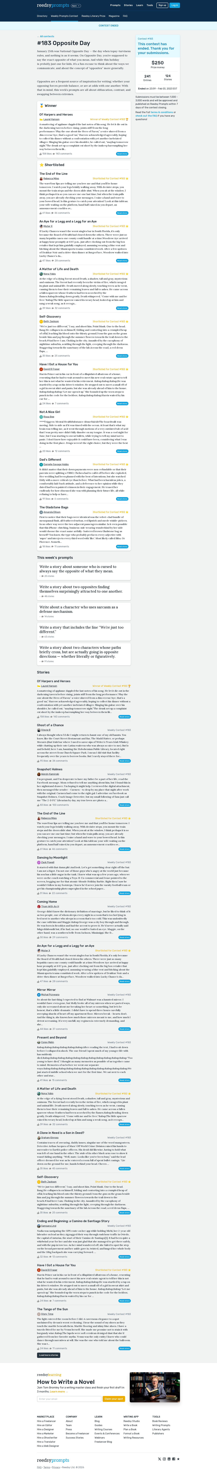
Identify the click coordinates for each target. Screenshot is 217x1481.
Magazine (114, 16)
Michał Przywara (50, 994)
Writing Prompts (161, 1425)
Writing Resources (134, 1437)
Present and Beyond (51, 1037)
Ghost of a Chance (50, 725)
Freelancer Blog (103, 1441)
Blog (97, 1421)
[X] (159, 1459)
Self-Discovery (50, 316)
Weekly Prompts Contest (64, 16)
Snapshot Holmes (49, 769)
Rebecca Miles (51, 178)
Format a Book (132, 1433)
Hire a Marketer (45, 1433)
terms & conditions (162, 112)
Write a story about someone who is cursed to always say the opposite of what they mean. (77, 568)
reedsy (53, 5)
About (69, 1421)
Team (69, 1425)
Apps (74, 6)
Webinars (100, 1437)
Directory (42, 16)
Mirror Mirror (46, 990)
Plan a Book (130, 1429)
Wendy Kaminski (50, 774)
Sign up (162, 5)
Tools (150, 5)
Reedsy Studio (132, 1421)
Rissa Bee (49, 416)
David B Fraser (52, 369)
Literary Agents (161, 1429)
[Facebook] (174, 1459)
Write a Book (130, 1425)
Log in (175, 5)
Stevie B (45, 730)
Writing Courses (103, 1429)
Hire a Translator (46, 1441)
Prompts (115, 5)
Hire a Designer (45, 1429)
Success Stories (75, 1437)
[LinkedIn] (169, 1459)
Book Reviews (160, 1421)
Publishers (158, 1433)
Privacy (56, 1467)
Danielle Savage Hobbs (56, 464)
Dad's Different (50, 459)
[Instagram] (164, 1459)
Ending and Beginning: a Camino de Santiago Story (73, 1221)
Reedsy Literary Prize (93, 16)
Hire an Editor (44, 1425)
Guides (98, 1425)
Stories (128, 5)
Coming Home (47, 901)
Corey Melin (47, 1042)
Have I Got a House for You (58, 364)
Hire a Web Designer (48, 1446)
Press (69, 1429)
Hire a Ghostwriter (47, 1437)
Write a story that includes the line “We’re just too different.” (81, 629)
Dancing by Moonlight (52, 857)
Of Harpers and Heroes (56, 114)
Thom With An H (50, 906)
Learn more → (59, 1391)
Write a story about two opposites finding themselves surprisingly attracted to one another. (81, 589)
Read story (122, 154)
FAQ (125, 16)
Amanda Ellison (52, 512)
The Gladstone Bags (53, 507)
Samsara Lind (48, 1225)
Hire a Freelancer (46, 1421)
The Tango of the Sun (52, 1309)
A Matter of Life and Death (59, 269)
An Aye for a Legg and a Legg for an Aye (68, 221)
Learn (139, 5)
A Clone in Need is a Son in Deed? (60, 1133)
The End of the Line (53, 173)
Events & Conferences (107, 1433)
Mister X (48, 226)
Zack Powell (47, 862)
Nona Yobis (50, 273)
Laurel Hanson (51, 119)
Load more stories (48, 1355)
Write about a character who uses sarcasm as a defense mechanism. (78, 609)
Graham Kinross (49, 1137)
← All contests (45, 36)
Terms (46, 1467)
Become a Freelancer (77, 1433)
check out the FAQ (146, 115)
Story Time (47, 1314)
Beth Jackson (51, 321)
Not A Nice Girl (49, 412)
